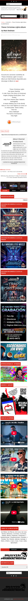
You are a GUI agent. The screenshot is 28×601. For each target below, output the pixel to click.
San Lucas (18, 532)
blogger (5, 190)
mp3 (17, 81)
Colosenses (21, 535)
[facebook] (11, 1)
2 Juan (16, 541)
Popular (14, 549)
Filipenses (15, 535)
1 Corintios (16, 534)
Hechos (4, 534)
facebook (22, 190)
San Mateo (4, 532)
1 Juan (12, 541)
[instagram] (16, 1)
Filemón (11, 539)
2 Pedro (7, 541)
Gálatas (4, 535)
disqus (14, 190)
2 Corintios (23, 534)
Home (2, 22)
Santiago (22, 539)
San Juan (24, 532)
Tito (7, 539)
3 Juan (21, 541)
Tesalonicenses (5, 537)
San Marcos (11, 532)
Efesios (9, 535)
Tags (22, 549)
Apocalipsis (14, 543)
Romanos (9, 534)
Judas (25, 541)
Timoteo (23, 537)
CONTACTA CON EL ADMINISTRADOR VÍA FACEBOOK (14, 162)
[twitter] (14, 1)
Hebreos (17, 539)
